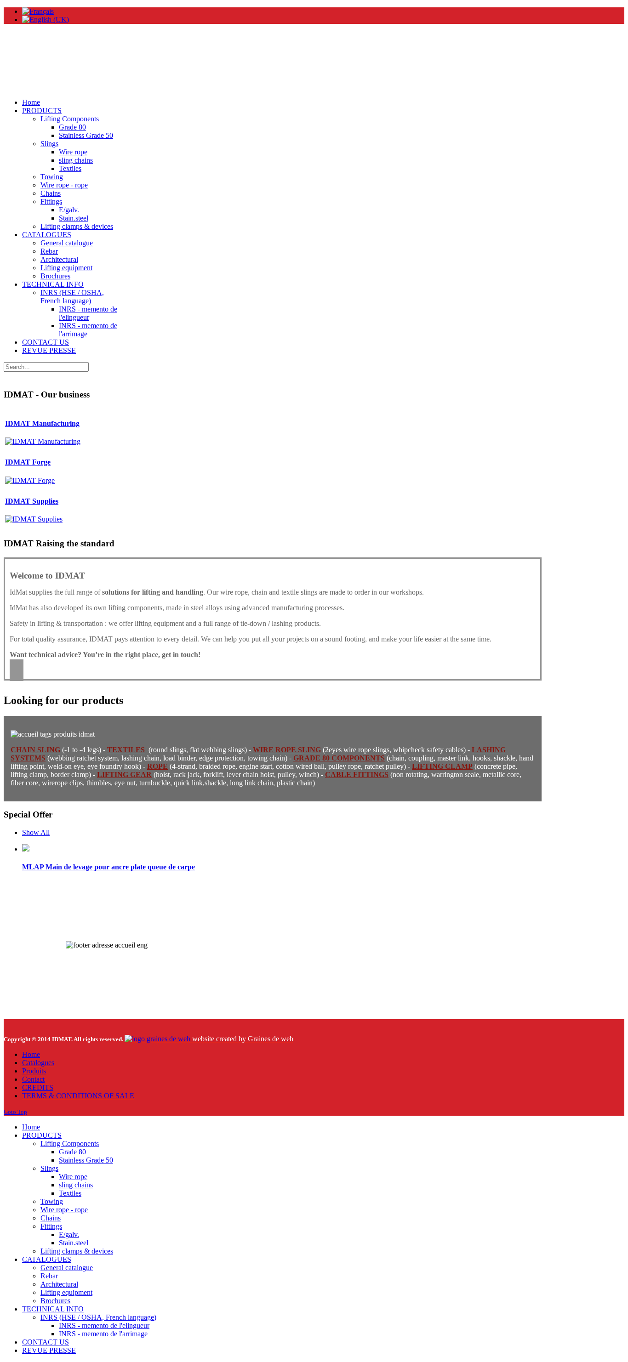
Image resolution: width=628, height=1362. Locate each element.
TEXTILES (126, 750)
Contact (33, 1079)
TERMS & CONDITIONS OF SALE (78, 1096)
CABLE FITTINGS (356, 774)
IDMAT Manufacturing (42, 423)
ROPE (157, 766)
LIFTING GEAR (124, 774)
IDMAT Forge (28, 462)
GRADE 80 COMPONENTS (339, 758)
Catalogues (38, 1063)
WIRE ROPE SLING (287, 750)
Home (31, 1054)
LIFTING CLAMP (442, 766)
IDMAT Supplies (31, 501)
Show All (36, 832)
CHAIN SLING (35, 750)
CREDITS (37, 1087)
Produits (34, 1071)
